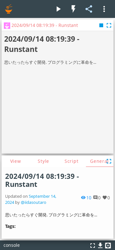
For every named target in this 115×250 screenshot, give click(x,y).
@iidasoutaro (33, 202)
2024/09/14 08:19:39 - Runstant (42, 180)
